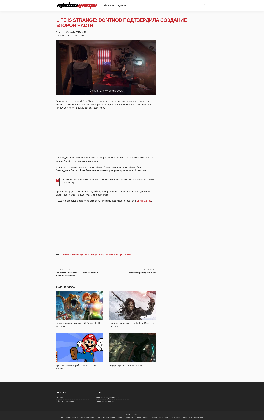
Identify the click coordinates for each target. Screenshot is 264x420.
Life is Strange (144, 201)
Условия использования (105, 401)
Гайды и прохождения (114, 5)
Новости (61, 32)
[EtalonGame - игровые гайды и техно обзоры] (77, 5)
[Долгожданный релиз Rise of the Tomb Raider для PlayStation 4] (132, 305)
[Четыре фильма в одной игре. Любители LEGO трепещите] (79, 305)
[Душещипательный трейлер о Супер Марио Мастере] (79, 347)
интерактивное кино (108, 255)
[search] (205, 5)
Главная (59, 398)
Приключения (125, 255)
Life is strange (76, 255)
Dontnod (65, 255)
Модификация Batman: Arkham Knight (126, 365)
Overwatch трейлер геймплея (142, 273)
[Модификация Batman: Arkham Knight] (132, 347)
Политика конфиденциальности (108, 398)
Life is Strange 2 (91, 255)
